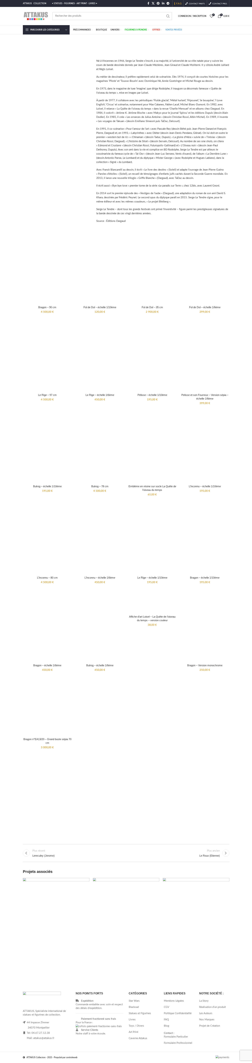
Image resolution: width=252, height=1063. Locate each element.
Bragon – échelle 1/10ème (204, 577)
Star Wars (134, 1001)
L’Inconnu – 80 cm (47, 577)
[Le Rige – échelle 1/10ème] (152, 537)
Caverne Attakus (138, 1038)
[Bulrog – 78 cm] (99, 446)
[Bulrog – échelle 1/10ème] (47, 446)
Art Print (133, 1032)
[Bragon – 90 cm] (47, 267)
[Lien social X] (153, 3)
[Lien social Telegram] (167, 3)
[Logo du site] (36, 16)
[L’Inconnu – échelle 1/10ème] (204, 446)
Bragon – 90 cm (47, 307)
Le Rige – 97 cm (47, 394)
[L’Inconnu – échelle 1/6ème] (99, 537)
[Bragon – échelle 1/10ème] (204, 537)
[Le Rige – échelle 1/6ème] (99, 355)
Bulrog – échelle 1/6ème (99, 665)
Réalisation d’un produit (212, 1007)
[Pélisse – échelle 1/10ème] (152, 355)
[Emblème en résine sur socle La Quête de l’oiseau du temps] (152, 446)
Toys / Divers (136, 1026)
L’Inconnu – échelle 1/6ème (100, 577)
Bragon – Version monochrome (204, 665)
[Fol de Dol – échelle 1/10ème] (99, 267)
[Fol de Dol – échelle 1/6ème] (204, 267)
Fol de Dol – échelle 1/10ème (99, 307)
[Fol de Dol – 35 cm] (152, 267)
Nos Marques (206, 1019)
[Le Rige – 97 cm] (47, 355)
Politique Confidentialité (178, 1013)
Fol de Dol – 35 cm (152, 307)
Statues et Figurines (140, 1013)
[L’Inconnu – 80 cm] (47, 537)
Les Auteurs (205, 1013)
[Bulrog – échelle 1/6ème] (99, 625)
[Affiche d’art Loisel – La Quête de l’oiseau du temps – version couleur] (152, 601)
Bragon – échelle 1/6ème (47, 665)
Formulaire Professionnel (178, 1043)
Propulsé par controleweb (65, 1057)
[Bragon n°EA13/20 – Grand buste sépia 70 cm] (47, 706)
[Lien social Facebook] (148, 3)
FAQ (166, 1019)
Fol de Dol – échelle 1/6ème (204, 307)
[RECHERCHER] (168, 16)
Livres (132, 1019)
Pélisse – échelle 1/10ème (152, 394)
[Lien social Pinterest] (158, 3)
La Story (204, 1001)
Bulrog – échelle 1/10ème (47, 486)
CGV (166, 1007)
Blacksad (134, 1007)
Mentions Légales (174, 1001)
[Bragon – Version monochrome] (204, 625)
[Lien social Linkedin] (163, 3)
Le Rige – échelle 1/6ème (100, 394)
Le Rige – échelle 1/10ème (152, 577)
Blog (166, 1026)
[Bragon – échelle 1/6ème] (47, 625)
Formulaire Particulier (176, 1036)
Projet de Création (209, 1026)
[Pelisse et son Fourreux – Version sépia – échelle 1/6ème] (204, 355)
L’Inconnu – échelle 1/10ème (205, 486)
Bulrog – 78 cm (99, 486)
